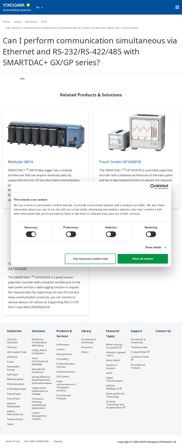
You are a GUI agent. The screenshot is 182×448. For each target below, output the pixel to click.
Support (136, 331)
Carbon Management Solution (39, 415)
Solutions (38, 331)
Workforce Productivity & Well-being (39, 342)
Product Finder (138, 352)
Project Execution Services (66, 365)
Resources (31, 21)
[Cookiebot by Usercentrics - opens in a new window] (152, 186)
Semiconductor (15, 419)
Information (63, 344)
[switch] (71, 234)
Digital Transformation (114, 379)
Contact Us (163, 331)
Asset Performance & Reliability (40, 361)
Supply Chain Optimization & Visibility (40, 391)
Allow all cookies (142, 258)
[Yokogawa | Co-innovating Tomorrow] (17, 7)
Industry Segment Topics (116, 354)
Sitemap (57, 441)
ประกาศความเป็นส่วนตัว (36, 441)
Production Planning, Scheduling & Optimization (39, 403)
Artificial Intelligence (112, 387)
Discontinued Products (64, 397)
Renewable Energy (13, 368)
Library (17, 21)
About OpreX (113, 360)
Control (61, 349)
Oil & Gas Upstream (12, 341)
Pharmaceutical (15, 384)
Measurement (64, 354)
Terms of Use (12, 441)
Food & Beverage (16, 388)
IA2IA (109, 373)
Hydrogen (12, 374)
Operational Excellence (38, 370)
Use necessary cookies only (90, 258)
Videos (85, 352)
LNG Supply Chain (16, 352)
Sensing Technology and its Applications (115, 404)
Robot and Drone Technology (115, 395)
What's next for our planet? (114, 346)
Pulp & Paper (14, 393)
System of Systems (111, 366)
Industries (14, 331)
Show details (153, 247)
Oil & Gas (12, 347)
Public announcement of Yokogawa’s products (66, 386)
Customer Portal (139, 356)
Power (10, 361)
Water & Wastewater (13, 405)
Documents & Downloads (88, 341)
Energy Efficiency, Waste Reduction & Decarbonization (42, 380)
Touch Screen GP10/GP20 (120, 161)
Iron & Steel (13, 398)
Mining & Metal (15, 379)
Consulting (62, 358)
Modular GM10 (20, 161)
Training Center (139, 347)
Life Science (63, 376)
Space (10, 424)
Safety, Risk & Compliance (39, 352)
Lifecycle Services (66, 371)
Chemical (12, 356)
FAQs (44, 21)
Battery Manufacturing (15, 413)
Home (6, 21)
